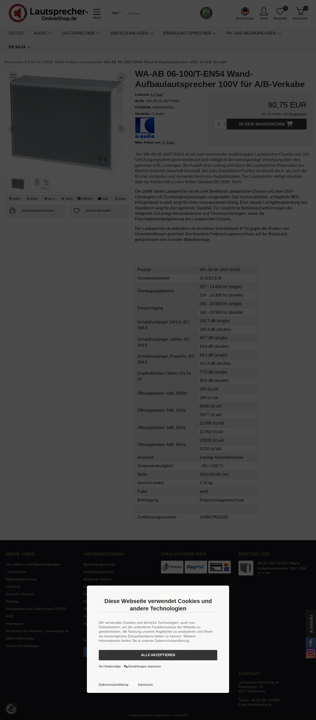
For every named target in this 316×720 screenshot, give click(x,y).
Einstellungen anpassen (144, 666)
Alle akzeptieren (158, 655)
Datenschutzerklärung (113, 684)
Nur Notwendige (110, 666)
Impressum (145, 684)
